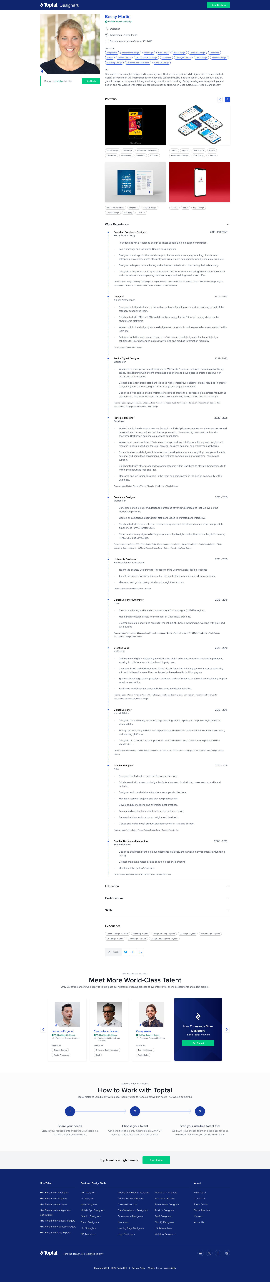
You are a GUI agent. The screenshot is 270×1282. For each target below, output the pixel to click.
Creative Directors (127, 1204)
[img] (118, 21)
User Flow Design (197, 52)
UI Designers (88, 1198)
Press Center (201, 1204)
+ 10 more (141, 212)
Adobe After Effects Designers (134, 1192)
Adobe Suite (143, 1055)
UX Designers (88, 1192)
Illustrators (123, 1222)
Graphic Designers (91, 1216)
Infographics (112, 52)
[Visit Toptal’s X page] (209, 1253)
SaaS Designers (163, 1216)
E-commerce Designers (130, 1216)
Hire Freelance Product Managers (58, 1226)
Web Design (163, 52)
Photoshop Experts (165, 1198)
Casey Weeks (143, 1031)
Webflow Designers (165, 1234)
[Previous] (220, 99)
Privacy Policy (138, 1267)
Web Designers (89, 1204)
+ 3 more (212, 155)
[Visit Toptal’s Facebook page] (218, 1253)
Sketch (110, 57)
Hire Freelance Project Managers (57, 1220)
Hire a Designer (218, 5)
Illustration (166, 57)
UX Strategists (88, 1228)
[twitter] (125, 952)
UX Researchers (163, 1228)
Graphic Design (124, 57)
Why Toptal (200, 1192)
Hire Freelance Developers (54, 1192)
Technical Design (219, 57)
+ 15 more (154, 155)
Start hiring (156, 1160)
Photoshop (214, 52)
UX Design (148, 52)
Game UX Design (161, 62)
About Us (199, 1222)
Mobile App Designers (93, 1210)
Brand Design (179, 52)
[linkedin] (140, 952)
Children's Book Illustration (138, 62)
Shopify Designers (164, 1222)
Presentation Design (130, 52)
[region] (167, 160)
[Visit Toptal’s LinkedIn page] (201, 1253)
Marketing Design (114, 62)
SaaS (98, 1055)
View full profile (67, 1014)
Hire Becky (91, 81)
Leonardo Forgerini (62, 1031)
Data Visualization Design (146, 57)
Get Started (198, 1043)
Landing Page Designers (131, 1228)
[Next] (227, 99)
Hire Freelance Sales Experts (55, 1232)
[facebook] (132, 952)
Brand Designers (90, 1222)
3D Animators (88, 1234)
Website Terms (155, 1267)
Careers (198, 1216)
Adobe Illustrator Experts (131, 1198)
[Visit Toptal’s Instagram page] (227, 1253)
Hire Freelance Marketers (53, 1204)
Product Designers (164, 1210)
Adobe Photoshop (61, 1055)
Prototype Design (183, 57)
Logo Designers (126, 1234)
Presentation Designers (167, 1204)
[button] (167, 224)
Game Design (201, 57)
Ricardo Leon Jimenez (106, 1031)
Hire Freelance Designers (53, 1198)
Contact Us (200, 1198)
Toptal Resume (202, 1210)
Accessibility (170, 1267)
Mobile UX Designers (166, 1192)
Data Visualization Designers (133, 1210)
